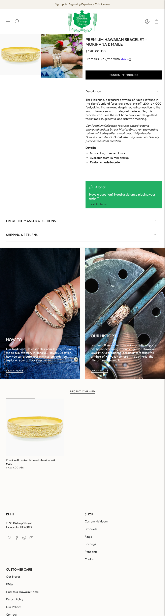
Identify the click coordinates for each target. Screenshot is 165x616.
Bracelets (91, 529)
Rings (88, 536)
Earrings (90, 544)
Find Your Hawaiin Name (22, 592)
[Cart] (156, 21)
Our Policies (13, 607)
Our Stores (13, 576)
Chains (89, 559)
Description (93, 91)
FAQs (9, 584)
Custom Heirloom (96, 521)
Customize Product (123, 75)
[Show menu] (8, 21)
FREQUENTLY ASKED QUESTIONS (31, 221)
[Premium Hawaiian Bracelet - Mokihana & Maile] (35, 428)
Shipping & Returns (22, 235)
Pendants (91, 552)
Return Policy (14, 599)
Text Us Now (98, 204)
